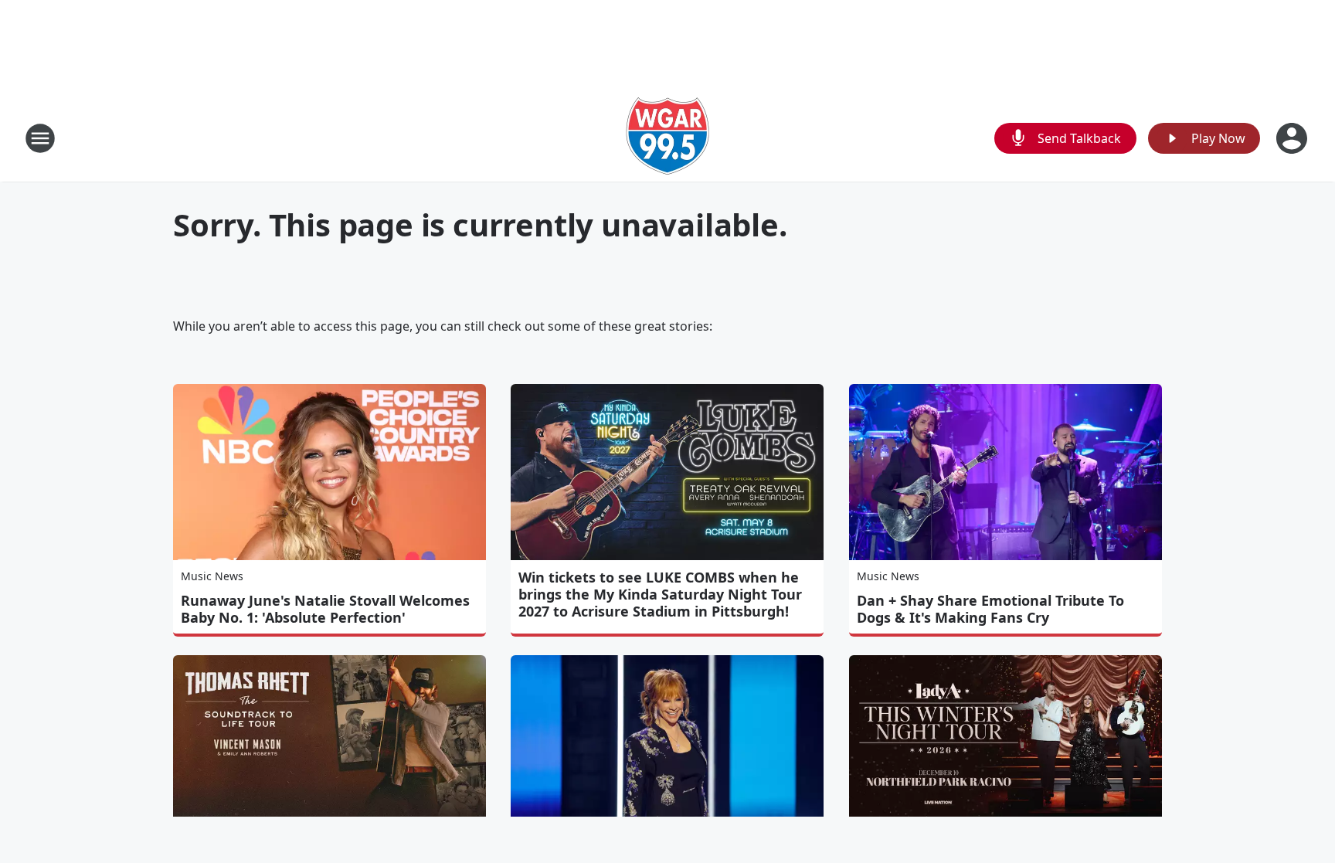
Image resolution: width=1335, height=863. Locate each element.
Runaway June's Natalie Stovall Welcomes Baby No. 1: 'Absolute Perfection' (325, 609)
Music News (212, 576)
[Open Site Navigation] (40, 138)
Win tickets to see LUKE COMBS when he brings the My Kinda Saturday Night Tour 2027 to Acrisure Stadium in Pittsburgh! (660, 594)
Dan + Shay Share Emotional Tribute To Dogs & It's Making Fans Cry (990, 609)
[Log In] (1293, 138)
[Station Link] (667, 137)
